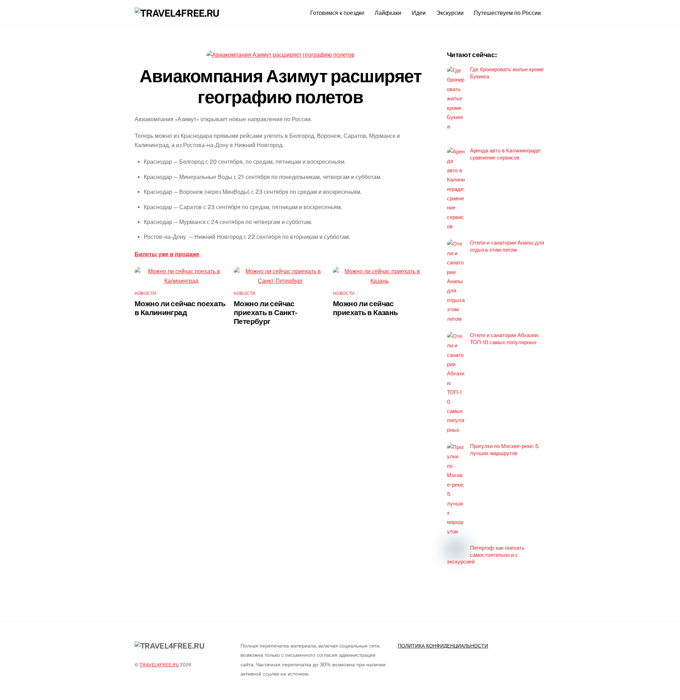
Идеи (419, 13)
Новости (146, 293)
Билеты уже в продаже (167, 254)
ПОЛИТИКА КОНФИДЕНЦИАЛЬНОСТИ (443, 646)
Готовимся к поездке (337, 13)
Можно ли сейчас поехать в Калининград (180, 308)
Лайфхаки (388, 13)
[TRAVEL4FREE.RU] (177, 13)
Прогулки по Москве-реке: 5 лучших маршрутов (504, 449)
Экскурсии (450, 13)
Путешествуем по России (507, 13)
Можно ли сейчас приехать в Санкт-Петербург (265, 312)
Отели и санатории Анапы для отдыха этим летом (507, 246)
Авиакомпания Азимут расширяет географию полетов (280, 86)
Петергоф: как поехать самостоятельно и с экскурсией (486, 555)
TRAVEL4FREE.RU (159, 664)
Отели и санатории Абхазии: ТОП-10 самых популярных (504, 338)
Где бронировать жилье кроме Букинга (507, 72)
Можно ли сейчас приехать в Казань (365, 308)
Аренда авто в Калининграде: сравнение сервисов (505, 154)
